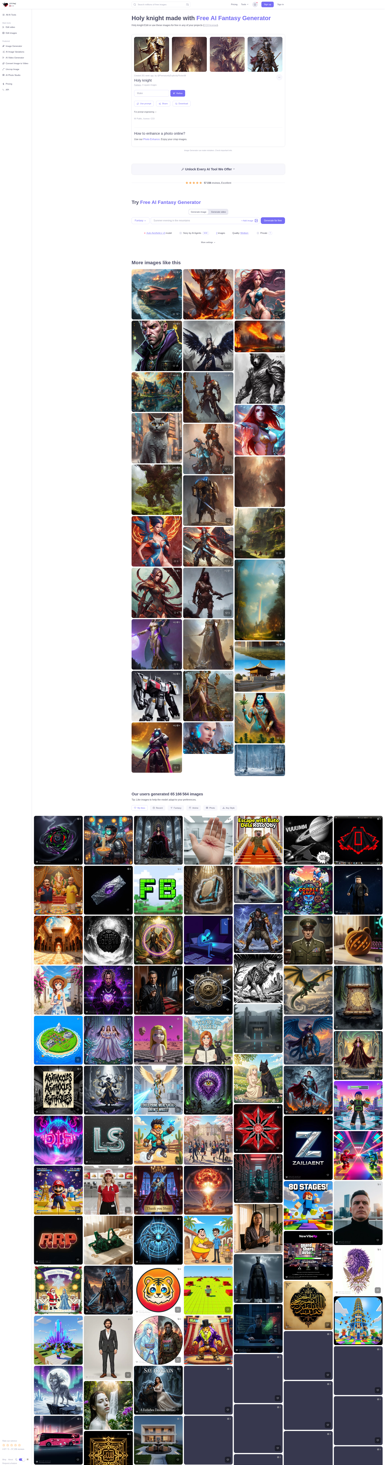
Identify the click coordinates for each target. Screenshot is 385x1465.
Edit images (11, 33)
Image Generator (14, 46)
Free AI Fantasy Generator (233, 18)
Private (263, 233)
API (7, 89)
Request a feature (9, 1463)
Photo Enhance (151, 139)
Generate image (198, 212)
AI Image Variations (15, 52)
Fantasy (137, 85)
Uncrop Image (12, 69)
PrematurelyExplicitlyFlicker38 (172, 75)
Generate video (218, 212)
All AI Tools (11, 15)
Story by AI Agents (192, 233)
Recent (159, 808)
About (10, 1460)
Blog (4, 1460)
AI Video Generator (15, 57)
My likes (141, 808)
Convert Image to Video (17, 63)
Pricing (234, 4)
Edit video (10, 27)
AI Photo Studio (13, 75)
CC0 (152, 119)
